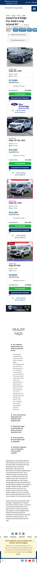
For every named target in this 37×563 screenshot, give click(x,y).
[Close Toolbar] (3, 561)
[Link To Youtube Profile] (29, 561)
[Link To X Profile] (16, 534)
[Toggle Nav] (34, 8)
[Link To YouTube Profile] (20, 534)
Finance (13, 537)
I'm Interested (20, 94)
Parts (29, 537)
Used (5, 537)
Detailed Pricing (18, 86)
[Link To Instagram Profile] (23, 534)
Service (22, 537)
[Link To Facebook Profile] (13, 534)
